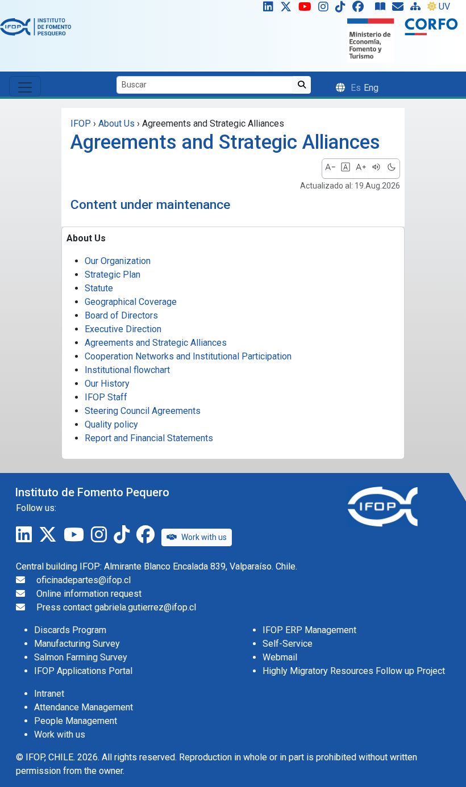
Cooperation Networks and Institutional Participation (188, 356)
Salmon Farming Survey (80, 657)
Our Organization (118, 261)
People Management (75, 720)
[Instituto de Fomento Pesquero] (35, 26)
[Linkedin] (266, 9)
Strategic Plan (112, 274)
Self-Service (288, 643)
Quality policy (111, 424)
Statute (99, 288)
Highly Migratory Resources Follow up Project (354, 670)
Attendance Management (83, 707)
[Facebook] (362, 9)
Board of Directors (121, 315)
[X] (288, 9)
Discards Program (70, 630)
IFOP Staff (106, 397)
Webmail (280, 657)
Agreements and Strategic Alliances (156, 342)
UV (444, 6)
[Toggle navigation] (25, 86)
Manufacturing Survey (77, 643)
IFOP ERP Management (309, 630)
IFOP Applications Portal (83, 670)
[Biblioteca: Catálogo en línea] (382, 9)
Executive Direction (123, 329)
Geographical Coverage (131, 301)
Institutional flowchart (127, 370)
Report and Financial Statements (149, 438)
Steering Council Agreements (143, 410)
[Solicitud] (400, 9)
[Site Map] (417, 9)
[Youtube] (307, 9)
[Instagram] (325, 9)
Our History (107, 383)
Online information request (89, 593)
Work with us (204, 537)
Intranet (49, 693)
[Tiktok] (342, 9)
